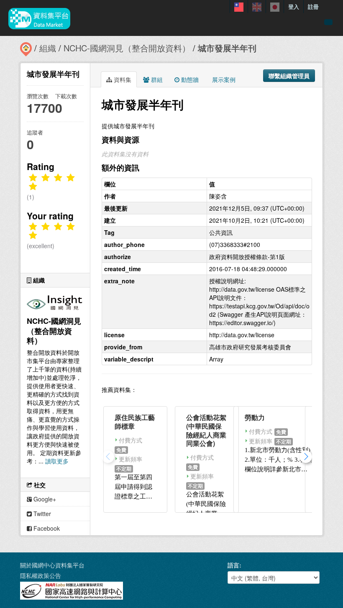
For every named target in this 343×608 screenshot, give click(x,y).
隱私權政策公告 (40, 575)
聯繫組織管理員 (289, 75)
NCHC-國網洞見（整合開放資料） (127, 48)
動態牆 (189, 79)
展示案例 (222, 79)
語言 (233, 565)
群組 (156, 79)
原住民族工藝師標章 (135, 421)
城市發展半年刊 (227, 48)
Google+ (44, 499)
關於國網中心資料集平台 (52, 565)
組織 (47, 48)
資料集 (121, 79)
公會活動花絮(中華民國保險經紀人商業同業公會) (206, 430)
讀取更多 (57, 461)
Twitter (41, 513)
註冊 (313, 6)
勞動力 (255, 417)
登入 (293, 6)
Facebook (46, 528)
